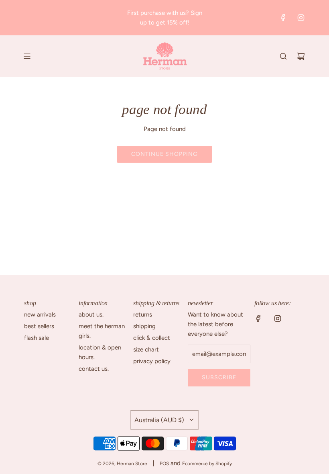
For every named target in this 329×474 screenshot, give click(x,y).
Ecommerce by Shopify (207, 463)
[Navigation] (27, 56)
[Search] (283, 56)
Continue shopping (164, 154)
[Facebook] (283, 18)
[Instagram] (301, 18)
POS (164, 463)
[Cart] (301, 56)
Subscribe (219, 377)
